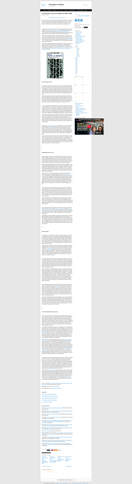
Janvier (78, 56)
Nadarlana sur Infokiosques (80, 108)
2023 (76, 59)
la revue (55, 386)
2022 (76, 61)
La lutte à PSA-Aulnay (48, 359)
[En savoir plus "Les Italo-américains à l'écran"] (78, 84)
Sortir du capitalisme (72, 10)
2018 (76, 65)
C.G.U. (70, 483)
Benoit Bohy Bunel (79, 110)
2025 (76, 57)
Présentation (49, 10)
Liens (58, 10)
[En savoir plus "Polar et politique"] (78, 92)
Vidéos (62, 10)
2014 (76, 70)
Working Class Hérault (79, 103)
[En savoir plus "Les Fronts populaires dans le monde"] (78, 99)
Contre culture (78, 34)
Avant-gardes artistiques (80, 39)
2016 (76, 68)
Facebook (76, 20)
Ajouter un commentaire (50, 471)
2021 (76, 62)
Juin (77, 50)
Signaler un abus (65, 483)
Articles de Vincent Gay (46, 430)
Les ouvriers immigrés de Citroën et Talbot (54, 417)
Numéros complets (79, 37)
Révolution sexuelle (79, 42)
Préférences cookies (85, 483)
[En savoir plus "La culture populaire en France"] (86, 99)
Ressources (78, 43)
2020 (76, 63)
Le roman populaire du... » (69, 466)
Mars (77, 54)
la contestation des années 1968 (53, 30)
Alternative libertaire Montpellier (81, 109)
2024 (76, 58)
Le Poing (77, 106)
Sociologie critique (79, 38)
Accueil (45, 10)
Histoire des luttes (79, 31)
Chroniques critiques (56, 4)
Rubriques (54, 10)
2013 (76, 71)
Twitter (79, 20)
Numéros (66, 10)
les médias (57, 286)
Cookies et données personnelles (76, 483)
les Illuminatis (44, 332)
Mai (77, 51)
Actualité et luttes (78, 32)
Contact (86, 10)
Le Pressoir (77, 104)
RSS (81, 20)
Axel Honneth (49, 247)
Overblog (73, 479)
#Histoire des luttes (48, 449)
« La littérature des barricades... (46, 466)
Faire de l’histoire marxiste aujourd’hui (52, 414)
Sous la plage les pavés (79, 111)
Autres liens (78, 115)
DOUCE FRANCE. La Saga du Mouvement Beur (53, 407)
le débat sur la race (64, 339)
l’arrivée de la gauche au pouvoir (51, 125)
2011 (76, 73)
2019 (76, 64)
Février (78, 55)
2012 (76, 72)
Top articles (56, 483)
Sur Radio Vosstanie (80, 10)
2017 (76, 66)
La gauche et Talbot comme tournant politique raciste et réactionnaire (59, 437)
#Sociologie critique (54, 449)
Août (77, 48)
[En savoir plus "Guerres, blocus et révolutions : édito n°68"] (86, 84)
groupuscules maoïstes (59, 208)
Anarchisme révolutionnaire (80, 41)
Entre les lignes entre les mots (55, 388)
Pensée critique (78, 35)
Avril (77, 52)
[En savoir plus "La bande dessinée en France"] (86, 92)
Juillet (78, 49)
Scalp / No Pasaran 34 (79, 105)
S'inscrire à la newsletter (46, 452)
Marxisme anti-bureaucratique (80, 36)
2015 (76, 69)
